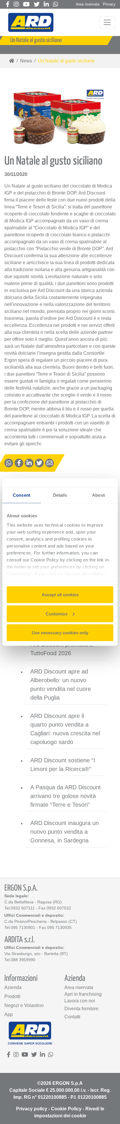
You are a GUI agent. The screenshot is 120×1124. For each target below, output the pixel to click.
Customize (57, 613)
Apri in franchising (83, 994)
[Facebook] (7, 4)
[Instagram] (16, 4)
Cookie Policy (66, 1108)
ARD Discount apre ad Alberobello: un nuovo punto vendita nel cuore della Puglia (60, 684)
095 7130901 (23, 927)
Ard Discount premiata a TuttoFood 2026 (61, 648)
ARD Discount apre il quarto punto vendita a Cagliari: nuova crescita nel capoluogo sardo (65, 729)
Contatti (72, 1016)
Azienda (13, 987)
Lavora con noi (79, 1000)
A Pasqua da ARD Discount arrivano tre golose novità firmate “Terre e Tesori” (65, 796)
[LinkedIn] (46, 4)
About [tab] (98, 495)
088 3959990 (23, 959)
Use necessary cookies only (60, 632)
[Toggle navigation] (107, 22)
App (8, 1014)
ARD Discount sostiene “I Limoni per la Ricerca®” (62, 764)
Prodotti (12, 996)
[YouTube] (26, 4)
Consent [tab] (21, 495)
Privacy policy (31, 1108)
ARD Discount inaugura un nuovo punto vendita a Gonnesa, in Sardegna (64, 832)
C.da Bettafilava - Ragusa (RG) (33, 902)
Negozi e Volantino (24, 1005)
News (26, 60)
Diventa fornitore (81, 1008)
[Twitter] (36, 4)
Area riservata (87, 4)
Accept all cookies (60, 594)
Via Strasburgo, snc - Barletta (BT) (36, 953)
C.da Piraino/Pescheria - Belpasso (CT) (40, 921)
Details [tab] (60, 495)
